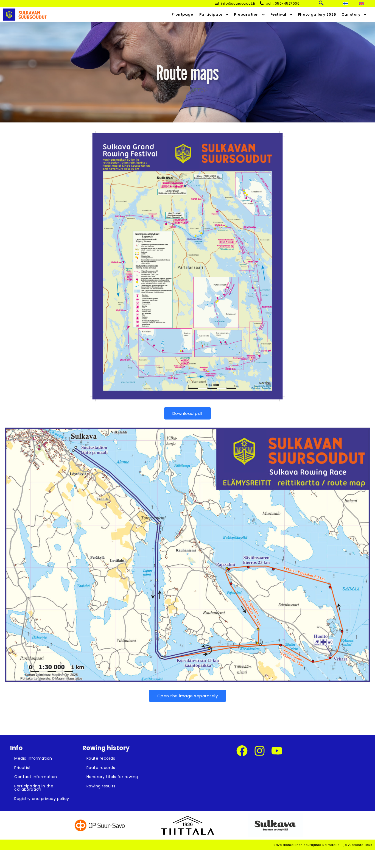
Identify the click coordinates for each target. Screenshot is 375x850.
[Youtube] (276, 750)
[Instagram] (259, 750)
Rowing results (101, 786)
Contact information (35, 776)
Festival (278, 14)
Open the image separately (187, 696)
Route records (100, 758)
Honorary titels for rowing (112, 776)
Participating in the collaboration (33, 787)
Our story (351, 14)
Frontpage (182, 14)
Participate (210, 14)
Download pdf (187, 413)
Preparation (246, 14)
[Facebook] (242, 750)
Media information (33, 758)
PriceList (22, 767)
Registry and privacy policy (41, 798)
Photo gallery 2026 (317, 14)
